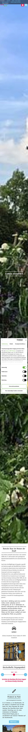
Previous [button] (8, 651)
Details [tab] (11, 343)
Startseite (8, 0)
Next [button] (19, 651)
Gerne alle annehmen (14, 386)
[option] (14, 652)
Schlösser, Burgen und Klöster (15, 2)
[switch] (24, 372)
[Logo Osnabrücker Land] (4, 5)
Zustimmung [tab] (5, 343)
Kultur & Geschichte (5, 2)
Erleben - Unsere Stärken (16, 0)
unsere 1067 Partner (11, 350)
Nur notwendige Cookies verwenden (14, 390)
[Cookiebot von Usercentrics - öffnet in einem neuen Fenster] (17, 340)
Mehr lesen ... (14, 722)
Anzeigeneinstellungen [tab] (20, 343)
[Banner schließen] (25, 340)
